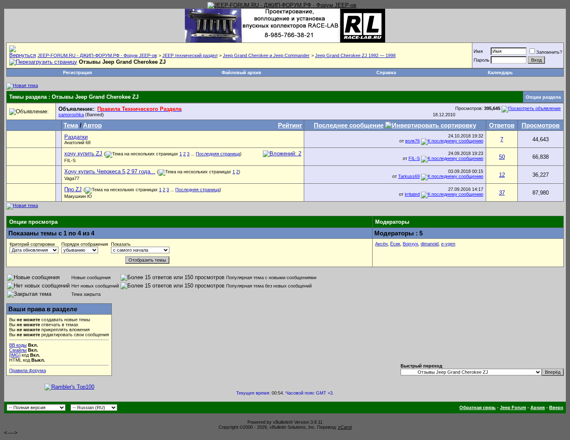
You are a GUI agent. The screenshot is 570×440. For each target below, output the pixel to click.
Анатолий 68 (77, 142)
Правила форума (27, 370)
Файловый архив (241, 72)
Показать (121, 244)
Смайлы (18, 350)
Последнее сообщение (348, 125)
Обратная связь (477, 407)
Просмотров (541, 125)
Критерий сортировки (32, 244)
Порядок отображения (84, 244)
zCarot (345, 427)
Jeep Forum (513, 407)
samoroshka (71, 114)
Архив (537, 407)
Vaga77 (71, 178)
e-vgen (448, 243)
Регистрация (77, 72)
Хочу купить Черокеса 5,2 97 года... (109, 171)
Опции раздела (543, 97)
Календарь (500, 72)
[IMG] (14, 355)
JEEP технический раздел (189, 55)
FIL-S (70, 160)
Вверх (556, 407)
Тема (70, 125)
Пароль (481, 60)
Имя (478, 51)
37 (502, 193)
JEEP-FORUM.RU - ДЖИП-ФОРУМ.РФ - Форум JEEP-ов (97, 55)
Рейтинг (290, 125)
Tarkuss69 (409, 176)
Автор (92, 125)
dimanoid (430, 243)
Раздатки (76, 137)
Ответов (502, 125)
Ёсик (395, 243)
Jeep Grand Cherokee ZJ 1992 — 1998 (355, 55)
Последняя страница (218, 153)
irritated (412, 194)
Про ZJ (73, 189)
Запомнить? (549, 52)
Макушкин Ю (78, 196)
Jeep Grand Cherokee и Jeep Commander (266, 55)
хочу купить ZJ (83, 153)
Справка (386, 72)
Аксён (381, 243)
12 (502, 175)
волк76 (412, 140)
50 (502, 157)
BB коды (18, 345)
